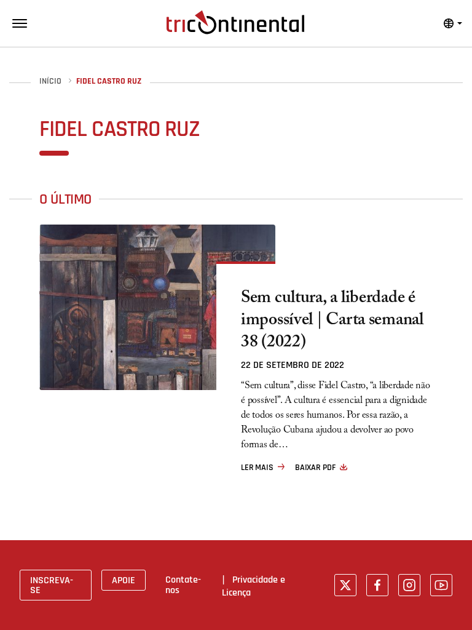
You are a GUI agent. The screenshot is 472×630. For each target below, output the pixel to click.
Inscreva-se (51, 585)
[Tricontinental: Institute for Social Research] (235, 22)
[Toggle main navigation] (19, 23)
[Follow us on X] (345, 585)
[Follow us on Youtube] (441, 585)
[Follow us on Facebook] (377, 585)
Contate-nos (183, 584)
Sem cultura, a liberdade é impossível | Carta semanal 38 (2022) (332, 322)
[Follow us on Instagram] (409, 585)
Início (50, 81)
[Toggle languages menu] (453, 23)
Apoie (123, 580)
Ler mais (257, 467)
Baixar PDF (315, 467)
